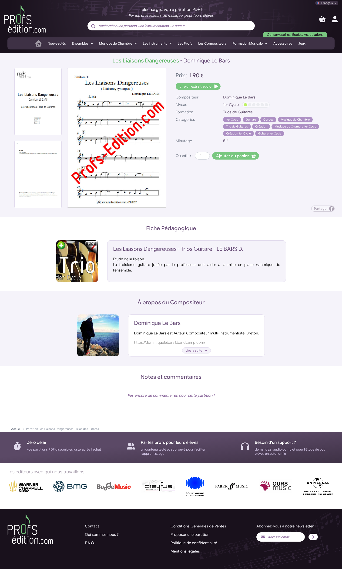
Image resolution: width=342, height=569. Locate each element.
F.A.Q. (90, 543)
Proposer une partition (190, 534)
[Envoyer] (313, 537)
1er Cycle (232, 119)
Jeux (301, 43)
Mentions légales (185, 551)
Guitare (251, 119)
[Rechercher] (93, 26)
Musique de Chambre (295, 119)
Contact (92, 526)
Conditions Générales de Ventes (198, 526)
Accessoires (282, 43)
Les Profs (185, 43)
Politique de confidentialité (194, 543)
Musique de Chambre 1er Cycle (295, 126)
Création (261, 126)
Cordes (268, 119)
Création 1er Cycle (238, 133)
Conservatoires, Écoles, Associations (295, 35)
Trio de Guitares (237, 126)
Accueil (16, 429)
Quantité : (184, 156)
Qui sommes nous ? (102, 534)
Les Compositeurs (212, 43)
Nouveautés (57, 43)
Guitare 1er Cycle (269, 133)
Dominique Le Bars (239, 97)
